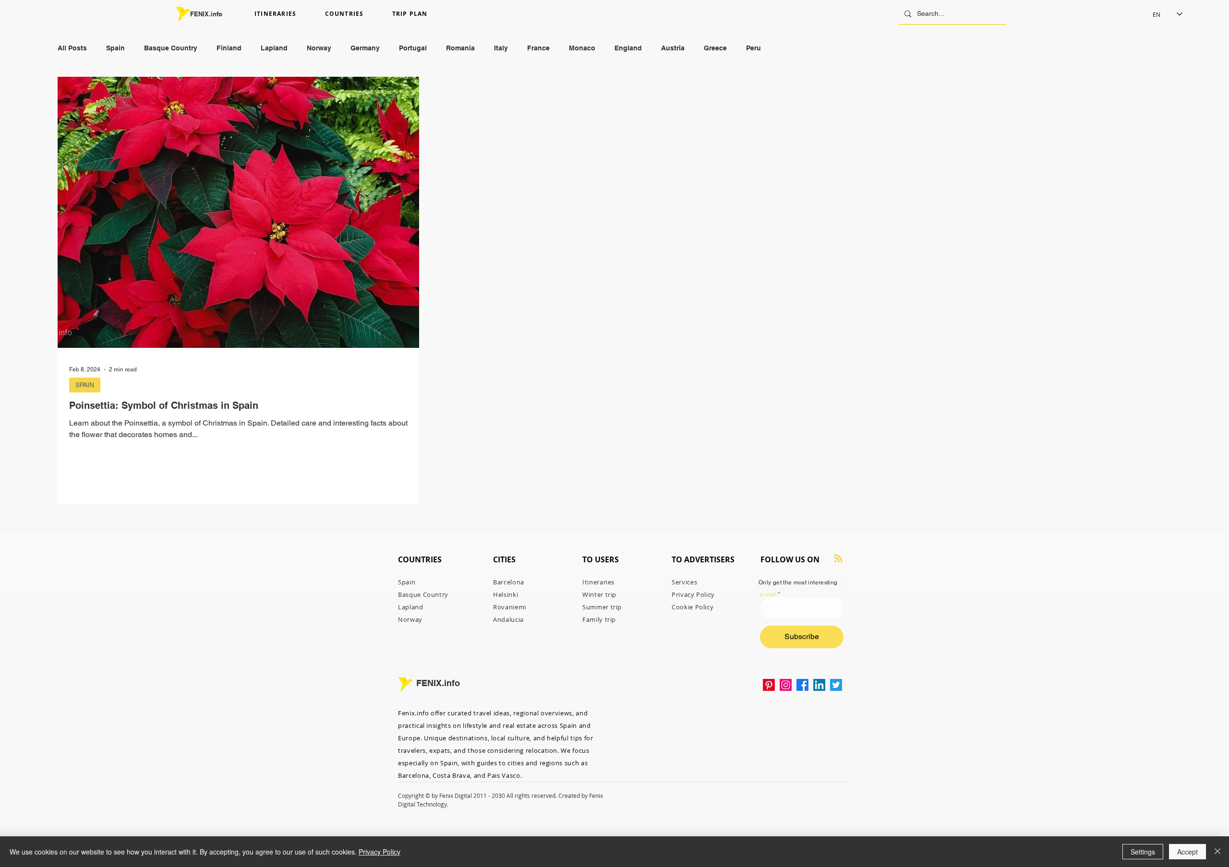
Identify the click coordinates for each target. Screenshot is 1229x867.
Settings (1143, 851)
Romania (460, 48)
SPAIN (84, 385)
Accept (1187, 851)
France (538, 48)
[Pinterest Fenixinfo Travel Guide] (769, 685)
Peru (753, 48)
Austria (673, 48)
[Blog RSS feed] (838, 558)
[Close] (1217, 851)
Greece (715, 48)
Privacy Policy (379, 851)
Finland (229, 48)
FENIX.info (206, 14)
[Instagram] (786, 685)
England (628, 48)
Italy (501, 48)
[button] (286, 14)
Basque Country (170, 48)
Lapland (274, 48)
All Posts (72, 48)
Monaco (582, 48)
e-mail (768, 594)
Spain (115, 48)
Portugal (413, 48)
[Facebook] (802, 685)
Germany (365, 48)
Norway (319, 48)
